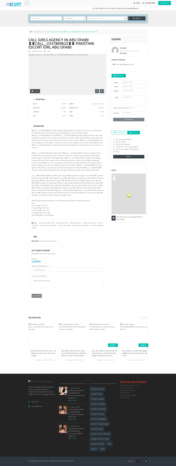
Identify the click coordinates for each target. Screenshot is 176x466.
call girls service (39, 32)
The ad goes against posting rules (127, 149)
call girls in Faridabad (98, 404)
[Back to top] (169, 453)
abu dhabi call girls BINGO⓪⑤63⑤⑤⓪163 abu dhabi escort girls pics (104, 353)
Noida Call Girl (124, 393)
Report (128, 157)
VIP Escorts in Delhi (126, 388)
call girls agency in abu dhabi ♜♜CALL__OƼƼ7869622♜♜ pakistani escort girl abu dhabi (61, 43)
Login (138, 3)
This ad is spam (121, 142)
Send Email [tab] (120, 76)
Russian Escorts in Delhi (128, 395)
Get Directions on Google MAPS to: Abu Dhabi (130, 218)
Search (138, 18)
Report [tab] (135, 132)
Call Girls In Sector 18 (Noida (100, 434)
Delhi (109, 444)
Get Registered (150, 3)
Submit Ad (165, 3)
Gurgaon (94, 449)
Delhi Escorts (124, 398)
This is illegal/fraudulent (123, 139)
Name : (116, 82)
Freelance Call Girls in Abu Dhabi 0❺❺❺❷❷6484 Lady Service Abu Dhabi (134, 353)
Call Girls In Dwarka (97, 399)
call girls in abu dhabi (89, 223)
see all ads (123, 53)
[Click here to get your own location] (125, 18)
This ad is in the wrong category (127, 147)
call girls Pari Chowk (97, 444)
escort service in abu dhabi (48, 225)
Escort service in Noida (127, 390)
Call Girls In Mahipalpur (98, 419)
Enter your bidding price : (40, 266)
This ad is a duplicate (123, 144)
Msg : (117, 97)
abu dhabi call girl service (47, 223)
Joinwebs (71, 461)
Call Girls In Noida (97, 429)
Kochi (49, 51)
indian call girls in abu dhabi (80, 225)
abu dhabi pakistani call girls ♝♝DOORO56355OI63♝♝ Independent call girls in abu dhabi (43, 353)
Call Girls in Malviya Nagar (99, 424)
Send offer (36, 296)
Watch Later (121, 132)
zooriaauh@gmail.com (124, 64)
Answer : (116, 114)
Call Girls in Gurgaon (97, 414)
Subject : (116, 92)
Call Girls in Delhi (96, 394)
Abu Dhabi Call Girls (62, 223)
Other (117, 152)
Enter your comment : (39, 276)
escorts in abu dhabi (64, 225)
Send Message (128, 119)
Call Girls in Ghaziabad (98, 409)
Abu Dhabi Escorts (75, 223)
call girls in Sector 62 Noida (100, 439)
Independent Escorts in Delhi (129, 385)
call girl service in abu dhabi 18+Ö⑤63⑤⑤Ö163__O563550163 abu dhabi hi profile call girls (73, 353)
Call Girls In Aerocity (97, 389)
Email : (116, 87)
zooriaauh (123, 48)
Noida (102, 449)
